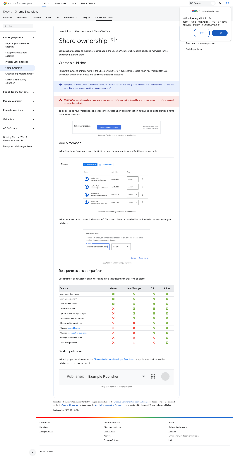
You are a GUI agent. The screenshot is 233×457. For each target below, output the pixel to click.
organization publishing (78, 333)
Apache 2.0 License (70, 405)
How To (49, 17)
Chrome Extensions (26, 11)
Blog (74, 3)
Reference (69, 17)
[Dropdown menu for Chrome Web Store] (116, 17)
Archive (107, 436)
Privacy (50, 451)
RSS (170, 440)
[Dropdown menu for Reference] (77, 17)
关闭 (202, 33)
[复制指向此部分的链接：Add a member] (83, 143)
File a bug (44, 427)
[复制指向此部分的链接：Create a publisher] (88, 63)
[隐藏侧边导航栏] (32, 452)
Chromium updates (112, 427)
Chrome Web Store (104, 17)
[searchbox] (18, 26)
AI (58, 17)
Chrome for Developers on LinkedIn (184, 436)
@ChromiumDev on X (178, 427)
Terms (42, 451)
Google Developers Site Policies (108, 405)
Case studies (61, 3)
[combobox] (202, 3)
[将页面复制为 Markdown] (112, 39)
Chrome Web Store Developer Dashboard (114, 359)
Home (61, 31)
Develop (37, 17)
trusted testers (74, 328)
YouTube (172, 431)
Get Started (22, 17)
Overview (7, 17)
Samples (86, 17)
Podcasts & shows (111, 440)
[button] (16, 38)
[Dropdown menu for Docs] (49, 3)
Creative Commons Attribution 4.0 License (131, 402)
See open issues (46, 431)
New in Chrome (88, 3)
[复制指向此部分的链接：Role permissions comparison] (104, 271)
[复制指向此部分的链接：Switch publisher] (85, 351)
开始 (219, 33)
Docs (44, 3)
